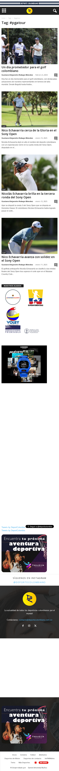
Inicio (3, 18)
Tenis (13, 762)
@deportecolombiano (29, 582)
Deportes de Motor (12, 758)
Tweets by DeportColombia (13, 527)
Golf (3, 63)
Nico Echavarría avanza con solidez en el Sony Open (28, 259)
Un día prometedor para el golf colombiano (24, 69)
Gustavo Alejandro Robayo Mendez (17, 75)
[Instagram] (30, 626)
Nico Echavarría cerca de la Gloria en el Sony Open (29, 132)
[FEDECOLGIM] (29, 331)
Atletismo (43, 755)
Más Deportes (24, 762)
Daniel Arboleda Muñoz (37, 767)
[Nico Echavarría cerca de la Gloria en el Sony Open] (29, 109)
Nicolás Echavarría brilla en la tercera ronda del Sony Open (28, 195)
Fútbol (33, 755)
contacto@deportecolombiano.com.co (35, 620)
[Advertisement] (29, 414)
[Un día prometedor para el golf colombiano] (29, 46)
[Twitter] (36, 626)
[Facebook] (24, 626)
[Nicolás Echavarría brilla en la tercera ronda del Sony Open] (29, 173)
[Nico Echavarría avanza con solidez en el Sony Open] (29, 236)
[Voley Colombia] (29, 309)
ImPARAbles (49, 758)
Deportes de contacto (32, 758)
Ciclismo (23, 755)
